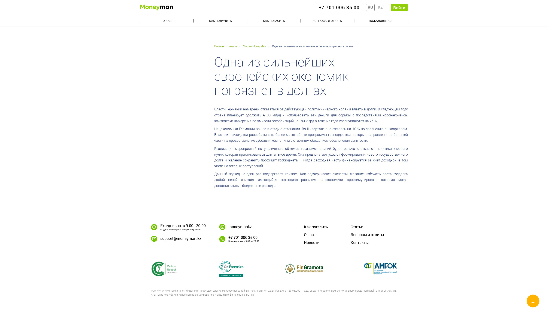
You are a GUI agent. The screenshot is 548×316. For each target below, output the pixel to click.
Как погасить (274, 21)
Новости (311, 242)
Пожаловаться (381, 21)
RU (370, 7)
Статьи (357, 226)
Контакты (360, 242)
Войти (399, 7)
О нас (167, 21)
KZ (380, 7)
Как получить (220, 21)
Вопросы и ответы (327, 21)
